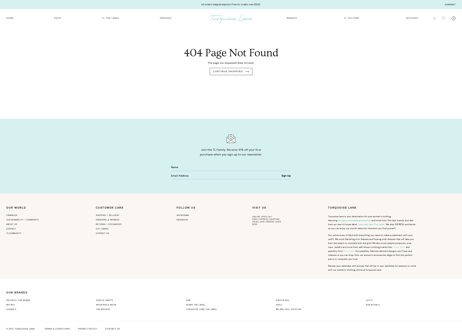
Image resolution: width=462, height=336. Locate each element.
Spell (279, 305)
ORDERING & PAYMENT (108, 220)
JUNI (188, 300)
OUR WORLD (16, 207)
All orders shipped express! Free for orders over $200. (231, 4)
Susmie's (11, 309)
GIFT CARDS (102, 229)
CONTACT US (102, 233)
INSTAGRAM (182, 215)
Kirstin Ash (349, 251)
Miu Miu (10, 305)
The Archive (103, 309)
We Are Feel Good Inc (289, 309)
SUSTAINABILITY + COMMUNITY (22, 220)
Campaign (11, 215)
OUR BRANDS (16, 292)
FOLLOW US (186, 207)
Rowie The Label (196, 305)
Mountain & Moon (106, 305)
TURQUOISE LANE (342, 207)
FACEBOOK (182, 220)
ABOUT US (11, 224)
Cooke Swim (398, 247)
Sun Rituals (373, 305)
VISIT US (259, 207)
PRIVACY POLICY (87, 329)
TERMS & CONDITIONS (57, 329)
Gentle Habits (104, 300)
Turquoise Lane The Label (201, 309)
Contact (450, 4)
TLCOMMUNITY (13, 233)
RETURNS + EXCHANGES (109, 224)
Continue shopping (228, 71)
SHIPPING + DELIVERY (107, 215)
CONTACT (11, 229)
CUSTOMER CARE (110, 207)
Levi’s (369, 300)
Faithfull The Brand (18, 300)
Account (412, 18)
